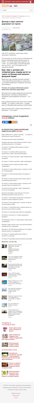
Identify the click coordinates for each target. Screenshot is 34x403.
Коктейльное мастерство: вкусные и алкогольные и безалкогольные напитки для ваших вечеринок (12, 356)
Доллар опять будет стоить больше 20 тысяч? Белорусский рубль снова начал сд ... (15, 194)
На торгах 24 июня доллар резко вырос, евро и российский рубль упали (16, 179)
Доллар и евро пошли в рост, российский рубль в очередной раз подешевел (17, 225)
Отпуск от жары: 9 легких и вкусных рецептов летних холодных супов (11, 365)
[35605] (5, 329)
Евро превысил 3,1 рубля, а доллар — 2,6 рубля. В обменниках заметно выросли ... (17, 135)
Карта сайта (16, 395)
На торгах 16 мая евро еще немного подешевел (16, 212)
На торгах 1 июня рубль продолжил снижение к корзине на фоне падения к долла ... (16, 198)
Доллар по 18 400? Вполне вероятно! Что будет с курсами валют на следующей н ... (17, 230)
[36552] (5, 373)
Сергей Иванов (16, 28)
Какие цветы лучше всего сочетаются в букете (15, 329)
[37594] (5, 364)
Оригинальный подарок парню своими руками (14, 344)
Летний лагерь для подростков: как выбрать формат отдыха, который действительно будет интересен (15, 312)
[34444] (5, 344)
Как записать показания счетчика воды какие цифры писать (14, 290)
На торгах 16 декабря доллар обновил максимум (17, 239)
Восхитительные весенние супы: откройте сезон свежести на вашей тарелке (10, 374)
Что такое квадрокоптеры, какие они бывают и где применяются (15, 258)
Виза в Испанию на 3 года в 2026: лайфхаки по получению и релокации (15, 282)
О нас (15, 398)
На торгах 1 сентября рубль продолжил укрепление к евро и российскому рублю (14, 153)
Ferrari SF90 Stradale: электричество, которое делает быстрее (14, 275)
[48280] (5, 336)
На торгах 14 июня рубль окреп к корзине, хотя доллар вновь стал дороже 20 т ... (16, 184)
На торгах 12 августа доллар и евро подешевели (17, 161)
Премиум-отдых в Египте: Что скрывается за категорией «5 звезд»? (15, 297)
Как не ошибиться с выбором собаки (13, 304)
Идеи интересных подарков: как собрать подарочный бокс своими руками (12, 337)
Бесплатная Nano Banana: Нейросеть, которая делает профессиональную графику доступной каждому (15, 248)
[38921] (5, 354)
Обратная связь (16, 393)
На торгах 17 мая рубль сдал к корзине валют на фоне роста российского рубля (16, 208)
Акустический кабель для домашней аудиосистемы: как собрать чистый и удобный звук (15, 266)
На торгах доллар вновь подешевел (13, 139)
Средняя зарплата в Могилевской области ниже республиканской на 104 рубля (16, 143)
